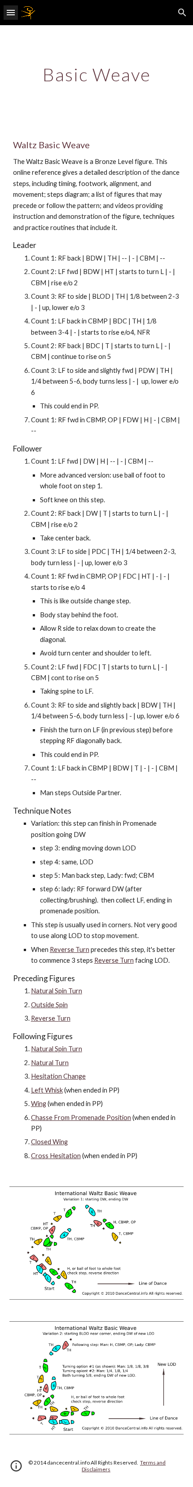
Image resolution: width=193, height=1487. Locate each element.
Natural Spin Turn (56, 991)
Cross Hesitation (56, 1156)
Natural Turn (50, 1063)
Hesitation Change (58, 1076)
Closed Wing (49, 1142)
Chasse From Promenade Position (81, 1117)
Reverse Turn (69, 949)
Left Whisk (47, 1090)
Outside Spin (49, 1005)
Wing (38, 1103)
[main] (96, 74)
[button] (11, 12)
